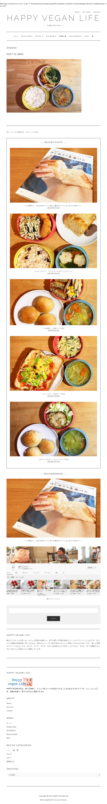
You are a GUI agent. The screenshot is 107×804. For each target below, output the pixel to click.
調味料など (11, 761)
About (77, 12)
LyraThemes (62, 800)
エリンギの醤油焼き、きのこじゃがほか (24, 132)
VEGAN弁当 (50, 36)
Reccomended (75, 36)
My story (87, 12)
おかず (9, 754)
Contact (96, 12)
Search (53, 618)
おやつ (9, 758)
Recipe (38, 36)
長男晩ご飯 (62, 36)
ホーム (16, 36)
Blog (87, 36)
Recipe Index (26, 36)
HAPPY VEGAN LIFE (53, 18)
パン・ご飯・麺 (12, 750)
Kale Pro (51, 800)
